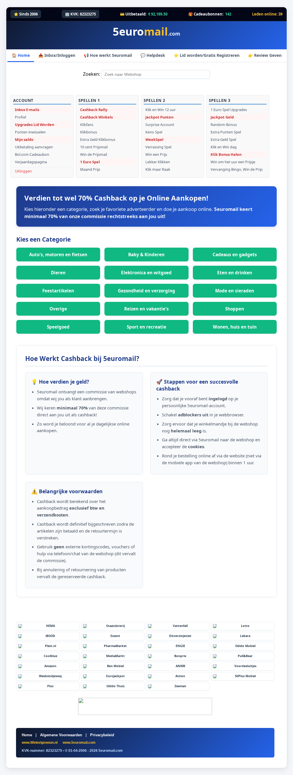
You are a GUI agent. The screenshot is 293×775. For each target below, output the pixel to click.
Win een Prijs (156, 154)
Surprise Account (159, 124)
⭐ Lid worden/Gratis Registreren (206, 55)
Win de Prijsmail (93, 154)
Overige (58, 309)
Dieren (58, 272)
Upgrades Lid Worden (34, 124)
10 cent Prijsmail (94, 146)
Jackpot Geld (222, 117)
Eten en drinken (234, 272)
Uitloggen (23, 171)
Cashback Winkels (96, 117)
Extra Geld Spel (223, 139)
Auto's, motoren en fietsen (58, 254)
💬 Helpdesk (152, 55)
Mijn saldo (24, 139)
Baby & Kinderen (146, 254)
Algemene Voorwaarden (61, 735)
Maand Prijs (90, 169)
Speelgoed (58, 327)
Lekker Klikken (157, 161)
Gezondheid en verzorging (146, 291)
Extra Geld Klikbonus (97, 139)
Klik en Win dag (224, 146)
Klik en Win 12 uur (160, 109)
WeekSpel (154, 139)
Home (27, 735)
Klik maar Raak (157, 169)
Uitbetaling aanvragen (34, 146)
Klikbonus (88, 132)
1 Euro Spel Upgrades (229, 109)
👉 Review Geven (265, 55)
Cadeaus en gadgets (235, 254)
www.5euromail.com (79, 743)
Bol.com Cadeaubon (32, 154)
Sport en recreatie (146, 327)
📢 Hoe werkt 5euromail (108, 55)
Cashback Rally (93, 109)
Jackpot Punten (159, 117)
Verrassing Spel (158, 146)
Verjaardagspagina (31, 161)
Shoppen (234, 309)
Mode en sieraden (234, 291)
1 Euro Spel (90, 161)
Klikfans (86, 124)
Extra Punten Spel (226, 132)
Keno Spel (153, 132)
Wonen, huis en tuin (235, 327)
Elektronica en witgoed (146, 272)
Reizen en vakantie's (146, 309)
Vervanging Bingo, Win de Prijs (237, 169)
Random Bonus (224, 124)
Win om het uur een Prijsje (233, 161)
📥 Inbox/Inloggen (56, 55)
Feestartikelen (58, 291)
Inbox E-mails (27, 109)
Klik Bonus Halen (226, 154)
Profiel (20, 117)
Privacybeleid (102, 735)
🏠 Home (21, 55)
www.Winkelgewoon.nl (40, 743)
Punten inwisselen (30, 132)
